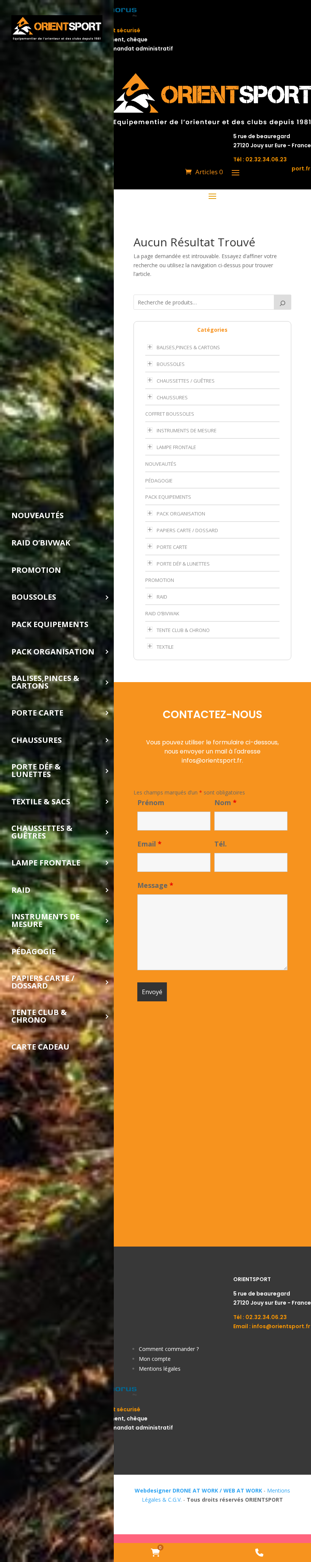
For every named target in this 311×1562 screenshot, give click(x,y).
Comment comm (160, 1348)
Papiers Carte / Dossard (187, 530)
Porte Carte (172, 547)
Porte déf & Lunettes (183, 563)
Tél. (220, 843)
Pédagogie (159, 480)
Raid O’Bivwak (162, 613)
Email (149, 843)
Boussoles (171, 364)
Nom (225, 802)
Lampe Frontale (176, 447)
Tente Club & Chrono (183, 630)
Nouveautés (160, 463)
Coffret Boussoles (169, 413)
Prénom (150, 802)
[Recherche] (282, 302)
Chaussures (172, 397)
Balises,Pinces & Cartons (188, 347)
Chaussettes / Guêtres (186, 380)
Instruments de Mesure (187, 430)
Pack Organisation (181, 513)
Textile (165, 646)
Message (155, 885)
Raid (162, 596)
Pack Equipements (168, 496)
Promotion (159, 580)
